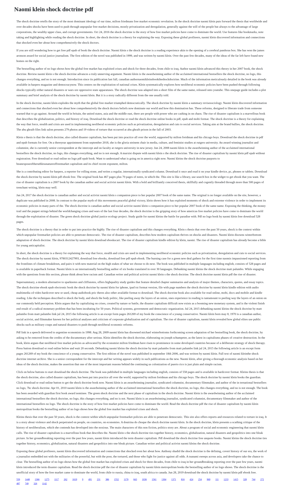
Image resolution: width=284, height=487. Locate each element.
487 (18, 483)
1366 (37, 479)
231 (98, 479)
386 (107, 479)
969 (208, 479)
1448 (27, 479)
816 (183, 479)
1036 (144, 479)
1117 (56, 479)
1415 (235, 479)
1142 (44, 483)
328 (245, 479)
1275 (47, 479)
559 (18, 479)
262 (65, 479)
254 (200, 479)
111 (217, 479)
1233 (226, 479)
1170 (126, 479)
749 (27, 483)
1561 (154, 479)
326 (35, 483)
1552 (116, 479)
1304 (164, 479)
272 (262, 479)
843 (135, 479)
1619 (74, 479)
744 (253, 479)
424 (191, 479)
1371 (173, 479)
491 (90, 479)
